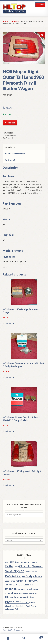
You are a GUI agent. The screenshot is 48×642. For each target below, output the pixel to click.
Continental (27, 571)
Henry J (14, 585)
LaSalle (28, 589)
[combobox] (24, 540)
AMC (12, 562)
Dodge (20, 576)
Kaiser (23, 589)
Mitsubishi (24, 593)
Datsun (34, 571)
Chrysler (17, 571)
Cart (37, 636)
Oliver (21, 597)
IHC (31, 585)
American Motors (22, 562)
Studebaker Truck (23, 606)
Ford (18, 580)
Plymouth (9, 138)
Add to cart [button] (10, 323)
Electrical (15, 21)
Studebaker (10, 606)
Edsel (7, 581)
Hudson (26, 585)
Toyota (33, 606)
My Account (8, 638)
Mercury (15, 593)
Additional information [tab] (15, 154)
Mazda (7, 593)
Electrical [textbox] (23, 540)
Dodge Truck (33, 576)
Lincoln (35, 589)
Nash (31, 593)
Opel (25, 597)
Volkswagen (10, 609)
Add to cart (10, 123)
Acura (7, 562)
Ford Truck (26, 580)
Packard (30, 597)
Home (7, 21)
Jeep (18, 589)
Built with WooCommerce (12, 630)
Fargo (12, 581)
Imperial (10, 588)
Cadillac (9, 566)
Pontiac (24, 602)
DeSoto (10, 576)
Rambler (32, 602)
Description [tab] (10, 147)
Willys (17, 609)
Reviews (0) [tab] (10, 160)
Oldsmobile (12, 597)
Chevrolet (25, 566)
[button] (42, 35)
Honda (19, 585)
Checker (16, 566)
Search (24, 638)
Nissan (36, 593)
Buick (34, 561)
